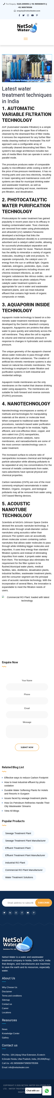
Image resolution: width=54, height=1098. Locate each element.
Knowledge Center (10, 1033)
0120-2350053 (23, 4)
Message (27, 722)
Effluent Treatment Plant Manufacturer (25, 855)
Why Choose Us (9, 987)
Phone (27, 694)
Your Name (27, 680)
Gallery (5, 1038)
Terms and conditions (12, 996)
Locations (6, 1012)
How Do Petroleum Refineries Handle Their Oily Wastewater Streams (27, 805)
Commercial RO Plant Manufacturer (24, 870)
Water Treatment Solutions (19, 877)
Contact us (7, 1004)
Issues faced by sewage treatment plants (25, 798)
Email (27, 708)
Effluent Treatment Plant (18, 848)
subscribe (43, 902)
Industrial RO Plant (15, 862)
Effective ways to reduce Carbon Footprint (26, 777)
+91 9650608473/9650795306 (24, 1063)
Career (5, 1008)
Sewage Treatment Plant (18, 833)
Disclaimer (7, 991)
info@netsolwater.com (18, 1067)
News (4, 1029)
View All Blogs (11, 811)
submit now (27, 747)
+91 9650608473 (38, 4)
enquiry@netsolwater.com (28, 11)
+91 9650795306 (25, 7)
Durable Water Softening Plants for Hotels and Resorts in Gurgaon (26, 792)
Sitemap (6, 1000)
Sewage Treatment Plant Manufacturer (25, 840)
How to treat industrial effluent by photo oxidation (24, 784)
